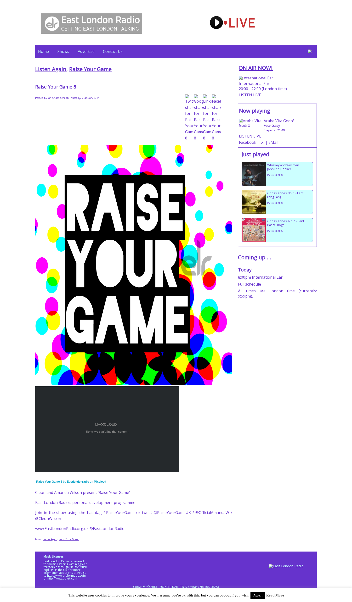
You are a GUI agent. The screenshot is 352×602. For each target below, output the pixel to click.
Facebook (247, 142)
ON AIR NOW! (256, 68)
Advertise (86, 51)
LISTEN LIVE (250, 95)
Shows (63, 51)
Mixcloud (100, 481)
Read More (275, 595)
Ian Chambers (56, 97)
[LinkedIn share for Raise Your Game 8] (207, 117)
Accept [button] (257, 595)
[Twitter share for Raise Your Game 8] (189, 117)
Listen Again (50, 69)
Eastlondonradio (78, 481)
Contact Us (113, 51)
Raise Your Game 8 (49, 481)
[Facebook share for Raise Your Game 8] (216, 117)
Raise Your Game (90, 69)
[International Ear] (256, 78)
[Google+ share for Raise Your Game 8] (198, 117)
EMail (273, 142)
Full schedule (249, 284)
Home (43, 51)
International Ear (254, 83)
